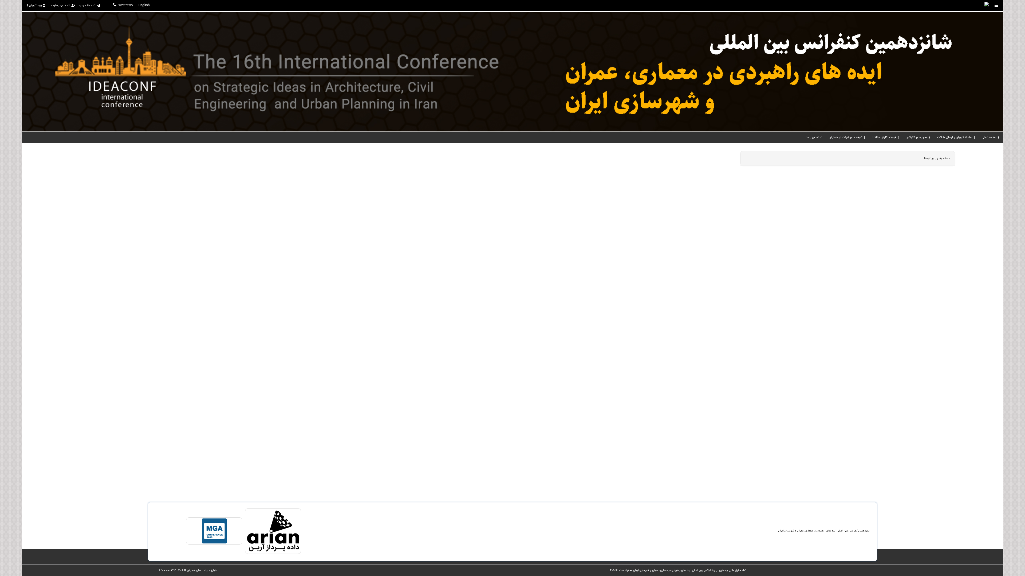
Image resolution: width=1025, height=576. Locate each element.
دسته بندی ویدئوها (937, 158)
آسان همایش (194, 570)
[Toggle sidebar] (996, 5)
